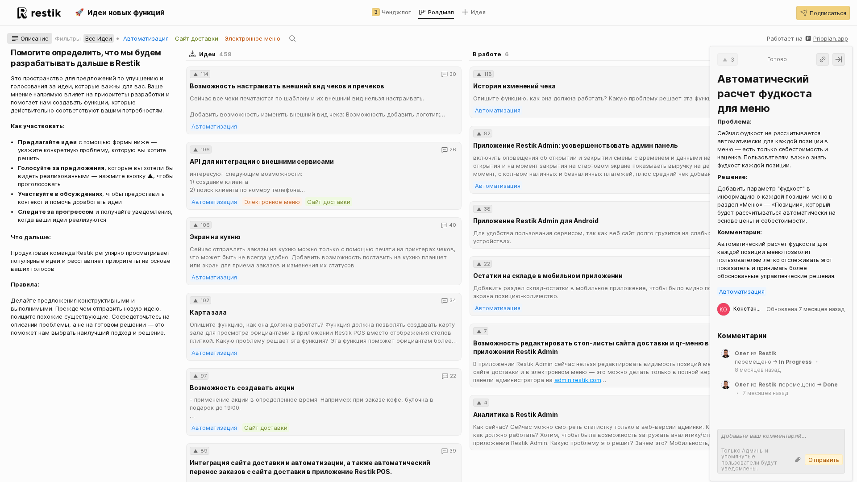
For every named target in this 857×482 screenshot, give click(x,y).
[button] (823, 13)
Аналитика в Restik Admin (515, 414)
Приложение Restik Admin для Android (536, 220)
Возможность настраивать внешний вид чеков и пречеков (287, 86)
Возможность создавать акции (242, 387)
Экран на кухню (215, 237)
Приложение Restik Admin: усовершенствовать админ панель (575, 145)
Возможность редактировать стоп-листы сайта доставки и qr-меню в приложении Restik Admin (591, 347)
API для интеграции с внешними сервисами (262, 161)
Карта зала (208, 312)
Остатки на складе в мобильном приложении (548, 275)
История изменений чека (514, 86)
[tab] (391, 12)
